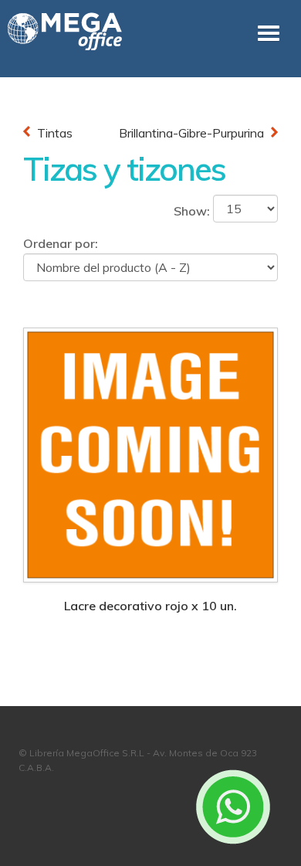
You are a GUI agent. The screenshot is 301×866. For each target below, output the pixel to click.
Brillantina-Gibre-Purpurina (191, 133)
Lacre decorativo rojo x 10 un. (150, 605)
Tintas (55, 133)
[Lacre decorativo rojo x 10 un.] (150, 453)
